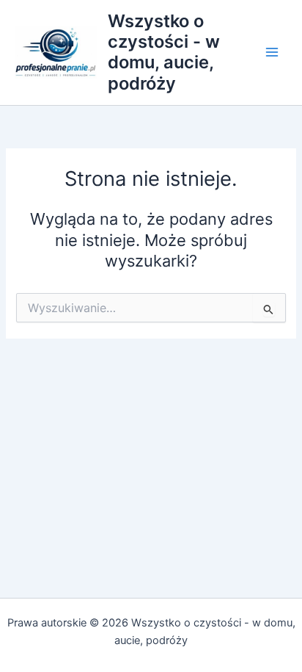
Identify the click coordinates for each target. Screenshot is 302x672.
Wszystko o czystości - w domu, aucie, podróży (164, 52)
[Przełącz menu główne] (272, 52)
